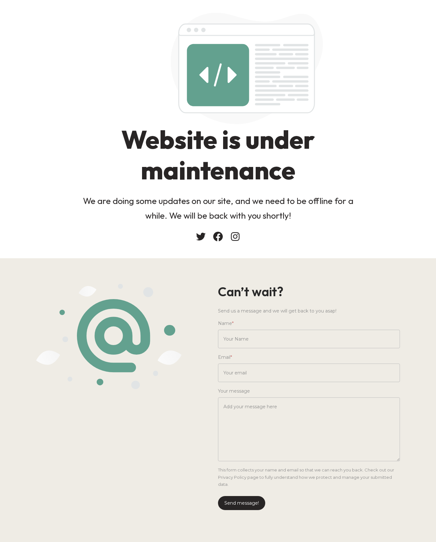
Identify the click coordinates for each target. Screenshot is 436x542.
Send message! (241, 503)
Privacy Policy (232, 477)
